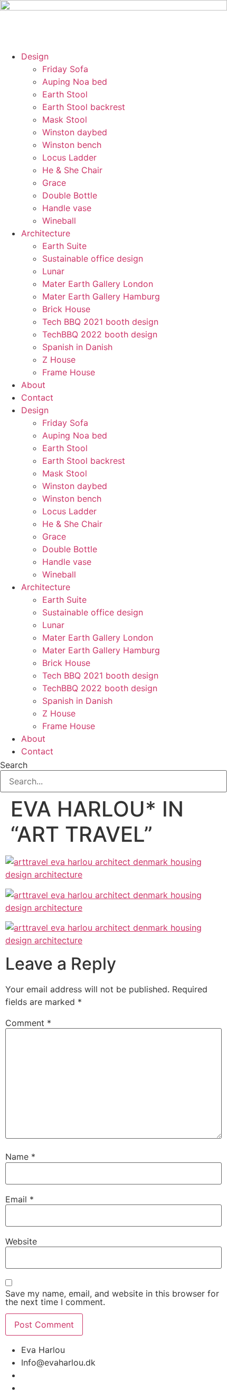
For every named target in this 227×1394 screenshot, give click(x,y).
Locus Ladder (69, 157)
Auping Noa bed (74, 81)
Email (19, 1199)
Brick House (66, 309)
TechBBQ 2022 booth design (99, 334)
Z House (58, 359)
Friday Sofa (65, 69)
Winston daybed (74, 132)
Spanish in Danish (77, 347)
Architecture (45, 233)
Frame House (68, 372)
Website (21, 1241)
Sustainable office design (92, 258)
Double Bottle (69, 195)
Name (20, 1156)
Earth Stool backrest (83, 107)
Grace (54, 182)
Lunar (53, 271)
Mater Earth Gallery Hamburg (101, 296)
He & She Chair (72, 170)
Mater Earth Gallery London (97, 283)
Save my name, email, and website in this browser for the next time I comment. (112, 1297)
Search (13, 765)
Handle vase (66, 208)
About (33, 385)
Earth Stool (65, 94)
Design (35, 56)
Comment (28, 1023)
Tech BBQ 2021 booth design (100, 321)
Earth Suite (64, 246)
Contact (37, 397)
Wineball (59, 220)
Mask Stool (64, 119)
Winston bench (71, 145)
